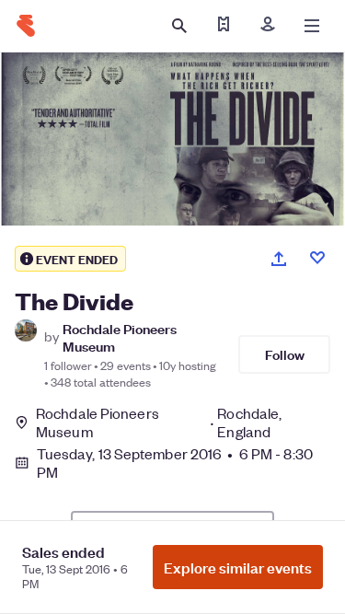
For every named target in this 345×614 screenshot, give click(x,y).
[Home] (26, 26)
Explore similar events (238, 567)
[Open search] (179, 26)
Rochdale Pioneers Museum (120, 336)
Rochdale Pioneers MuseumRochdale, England (159, 422)
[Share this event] (278, 258)
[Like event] (317, 258)
